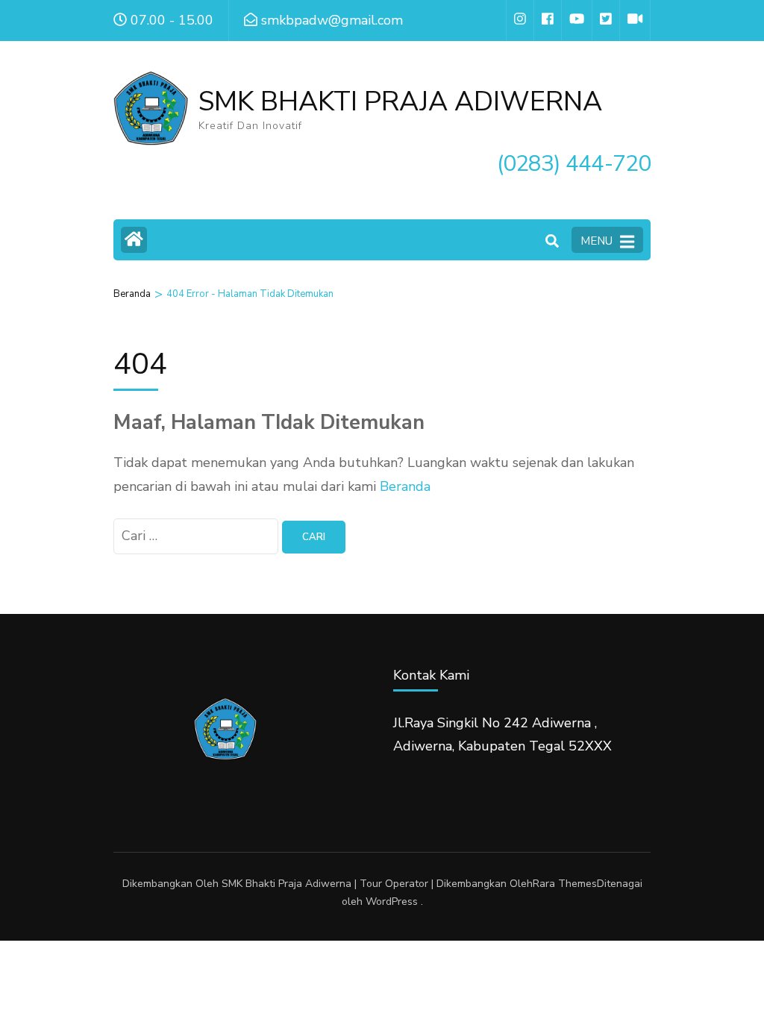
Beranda (405, 486)
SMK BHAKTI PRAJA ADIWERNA (400, 102)
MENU (596, 240)
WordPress (392, 901)
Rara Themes (565, 884)
